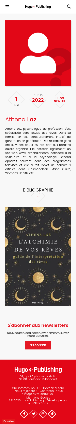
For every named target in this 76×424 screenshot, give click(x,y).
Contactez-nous (51, 391)
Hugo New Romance (38, 393)
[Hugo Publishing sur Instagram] (42, 414)
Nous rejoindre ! (26, 391)
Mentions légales (38, 397)
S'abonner (38, 345)
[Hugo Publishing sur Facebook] (24, 414)
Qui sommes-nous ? (26, 388)
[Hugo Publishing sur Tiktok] (52, 414)
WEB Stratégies (38, 403)
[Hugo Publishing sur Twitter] (33, 414)
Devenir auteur (53, 388)
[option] (38, 256)
